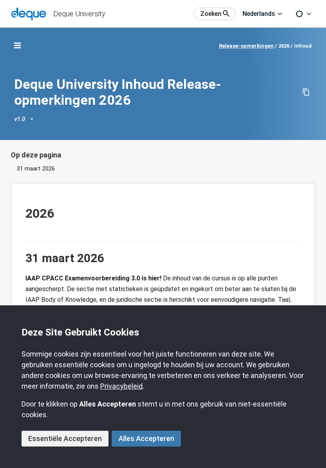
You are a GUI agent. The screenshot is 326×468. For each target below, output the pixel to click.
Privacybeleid (121, 386)
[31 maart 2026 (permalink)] (21, 258)
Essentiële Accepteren (65, 438)
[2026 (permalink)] (21, 213)
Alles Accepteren (146, 438)
